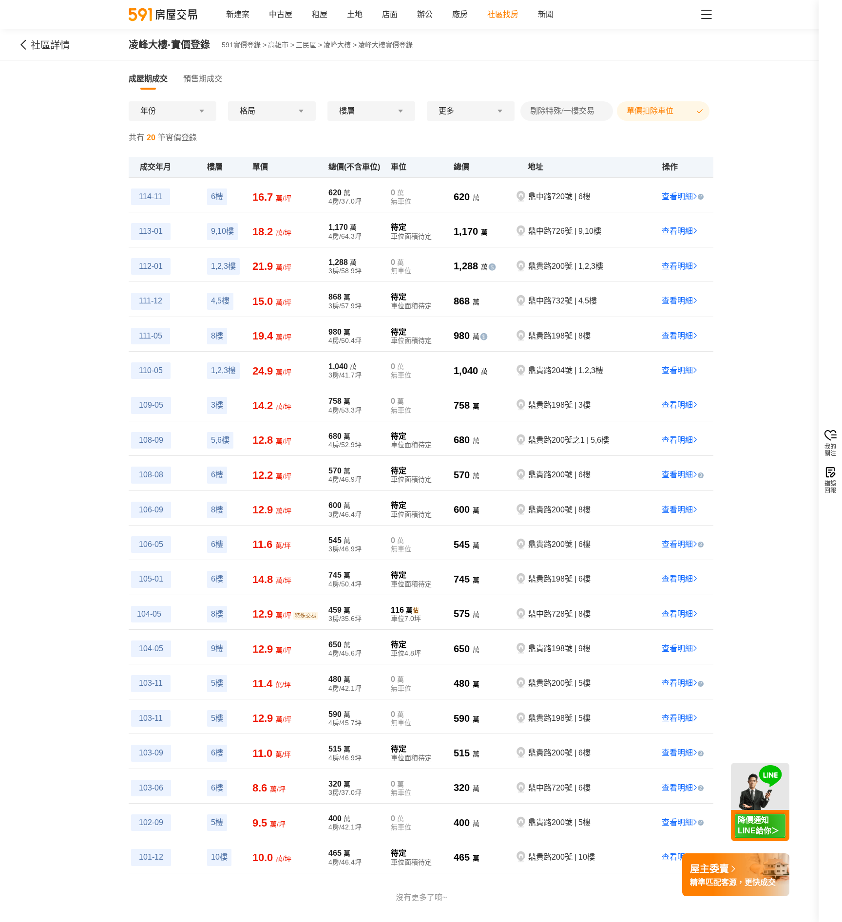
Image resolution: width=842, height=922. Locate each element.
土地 (355, 14)
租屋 (319, 14)
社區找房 (502, 14)
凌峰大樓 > (340, 45)
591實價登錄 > (244, 45)
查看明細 (677, 196)
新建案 (237, 14)
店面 (390, 14)
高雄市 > (281, 45)
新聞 (546, 14)
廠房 (460, 14)
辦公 (425, 14)
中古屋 (280, 14)
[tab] (148, 79)
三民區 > (309, 45)
